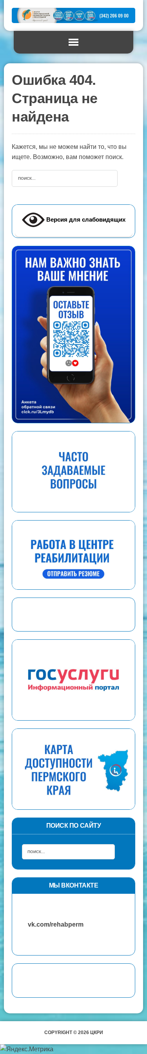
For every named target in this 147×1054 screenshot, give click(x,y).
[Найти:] (65, 177)
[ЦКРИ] (73, 15)
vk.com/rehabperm (51, 924)
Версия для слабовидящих (85, 219)
